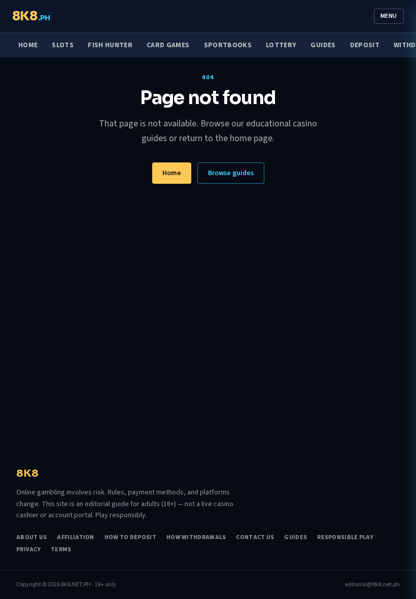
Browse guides (231, 173)
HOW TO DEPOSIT (130, 538)
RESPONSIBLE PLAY (345, 538)
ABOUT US (31, 538)
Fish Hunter (110, 45)
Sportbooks (228, 45)
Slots (63, 45)
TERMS (61, 550)
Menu (388, 16)
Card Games (168, 45)
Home (28, 45)
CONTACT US (255, 538)
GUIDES (295, 538)
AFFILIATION (75, 538)
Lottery (281, 45)
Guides (322, 45)
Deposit (364, 45)
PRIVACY (28, 550)
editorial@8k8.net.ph (372, 585)
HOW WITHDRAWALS (196, 538)
